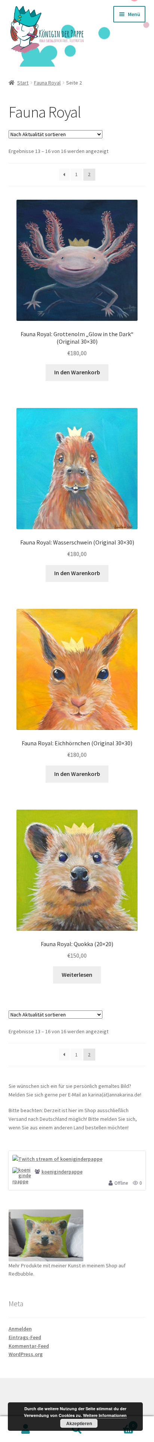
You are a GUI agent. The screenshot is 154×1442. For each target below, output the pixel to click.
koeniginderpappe (62, 1172)
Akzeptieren (79, 1423)
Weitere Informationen (105, 1415)
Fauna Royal (47, 82)
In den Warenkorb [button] (77, 372)
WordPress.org (26, 1354)
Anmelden (20, 1328)
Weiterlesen (77, 974)
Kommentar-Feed (29, 1346)
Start (22, 82)
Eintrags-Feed (25, 1337)
